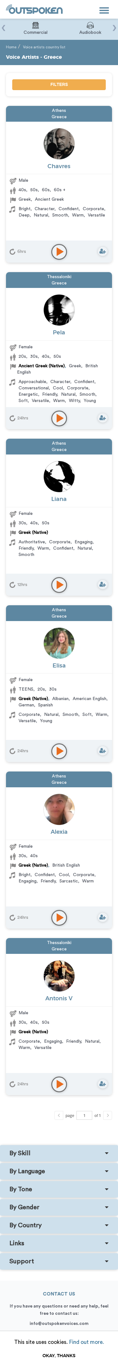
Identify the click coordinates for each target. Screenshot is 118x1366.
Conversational (34, 388)
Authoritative (32, 542)
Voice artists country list (44, 47)
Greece (59, 117)
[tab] (59, 1153)
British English (66, 865)
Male (23, 180)
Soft (23, 401)
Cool (58, 388)
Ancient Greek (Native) (42, 366)
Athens (59, 110)
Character (44, 209)
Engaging (84, 542)
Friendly (49, 394)
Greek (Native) (33, 532)
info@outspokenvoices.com (59, 1323)
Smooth (60, 215)
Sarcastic (68, 881)
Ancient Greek (49, 199)
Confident (69, 209)
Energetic (28, 394)
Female (26, 347)
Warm (78, 215)
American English (89, 699)
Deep (24, 215)
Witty (74, 401)
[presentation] (3, 25)
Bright (25, 209)
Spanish (45, 705)
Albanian (60, 699)
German (26, 705)
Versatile (96, 215)
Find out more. (86, 1342)
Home (11, 47)
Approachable (32, 382)
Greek (25, 199)
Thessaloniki (59, 277)
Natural (41, 215)
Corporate (93, 209)
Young (90, 401)
